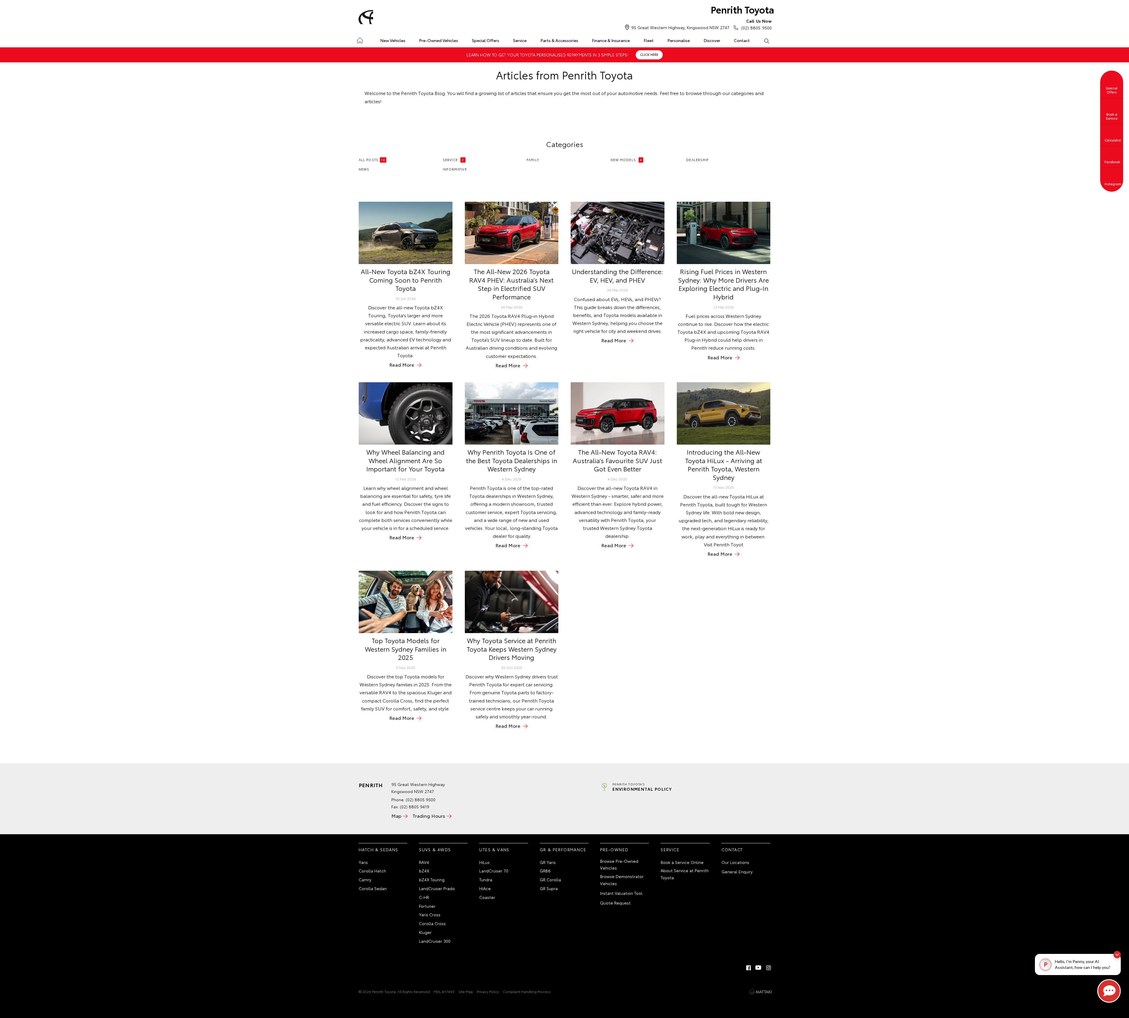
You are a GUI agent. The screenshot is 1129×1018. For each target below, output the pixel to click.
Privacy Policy (488, 991)
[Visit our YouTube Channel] (758, 967)
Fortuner (427, 906)
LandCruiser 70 (493, 871)
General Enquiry (737, 872)
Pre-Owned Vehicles (438, 40)
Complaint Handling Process (527, 991)
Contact (742, 40)
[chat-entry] (1109, 991)
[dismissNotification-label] (1117, 954)
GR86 (545, 871)
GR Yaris (548, 862)
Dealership (697, 159)
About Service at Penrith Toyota (685, 873)
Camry (365, 879)
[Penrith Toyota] (365, 17)
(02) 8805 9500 (756, 24)
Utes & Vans (494, 849)
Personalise (678, 40)
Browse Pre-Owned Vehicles (619, 864)
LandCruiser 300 (434, 941)
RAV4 (424, 862)
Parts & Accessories (559, 40)
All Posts (372, 159)
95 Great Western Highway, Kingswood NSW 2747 (680, 27)
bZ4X (424, 871)
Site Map (465, 991)
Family (533, 159)
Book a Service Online (682, 862)
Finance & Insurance (611, 40)
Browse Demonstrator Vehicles (622, 879)
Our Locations (735, 862)
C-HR (424, 897)
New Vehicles (392, 40)
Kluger (425, 932)
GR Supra (549, 888)
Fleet (649, 40)
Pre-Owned (614, 849)
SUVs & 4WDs (435, 849)
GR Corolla (550, 879)
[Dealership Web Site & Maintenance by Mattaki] (760, 992)
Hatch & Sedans (378, 849)
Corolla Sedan (373, 888)
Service (520, 40)
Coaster (487, 897)
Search (766, 40)
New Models (626, 159)
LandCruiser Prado (437, 888)
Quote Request (615, 903)
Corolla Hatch (372, 871)
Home (360, 39)
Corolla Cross (432, 923)
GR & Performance (563, 849)
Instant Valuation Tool (621, 893)
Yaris (363, 862)
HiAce (485, 888)
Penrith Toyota (742, 9)
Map (396, 815)
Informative (455, 169)
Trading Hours (428, 815)
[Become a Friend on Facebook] (748, 967)
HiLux (484, 862)
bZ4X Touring (432, 879)
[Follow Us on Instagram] (768, 967)
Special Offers (485, 40)
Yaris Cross (429, 914)
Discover (712, 40)
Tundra (485, 879)
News (364, 169)
